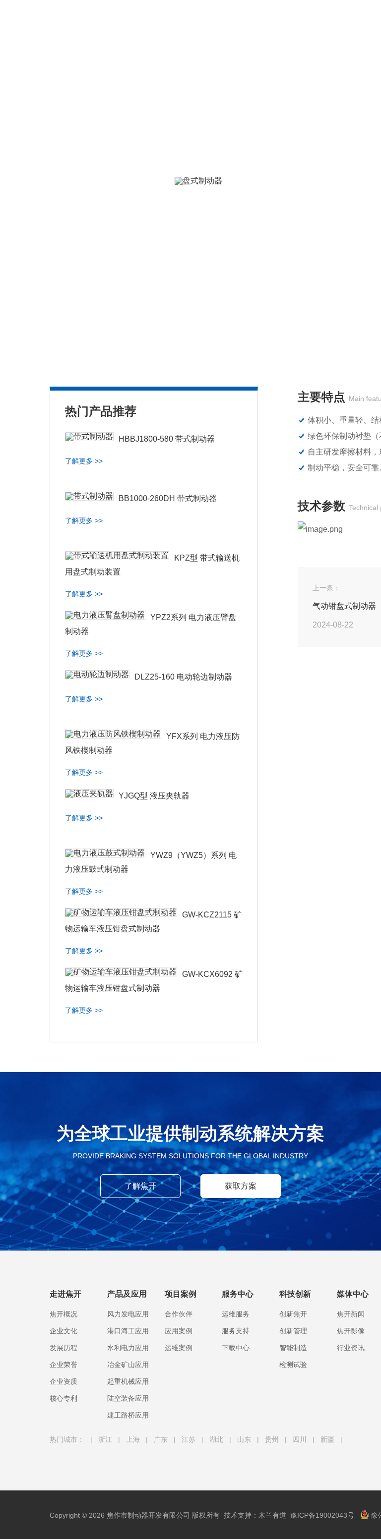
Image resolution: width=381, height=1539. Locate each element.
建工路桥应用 (128, 1415)
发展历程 (63, 1347)
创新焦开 (293, 1314)
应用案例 (178, 1330)
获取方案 (240, 1186)
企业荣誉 (63, 1364)
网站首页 (137, 19)
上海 (134, 1439)
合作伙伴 (178, 1314)
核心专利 (63, 1398)
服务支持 (236, 1330)
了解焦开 (140, 1186)
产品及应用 (224, 19)
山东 (245, 1439)
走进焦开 (178, 19)
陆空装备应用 (128, 1398)
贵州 (273, 1439)
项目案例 (270, 19)
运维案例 (178, 1347)
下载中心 (236, 1347)
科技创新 (353, 19)
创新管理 (293, 1330)
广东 (162, 1439)
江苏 (189, 1439)
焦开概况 (63, 1314)
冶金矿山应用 (128, 1364)
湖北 (217, 1439)
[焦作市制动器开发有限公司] (74, 24)
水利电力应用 (128, 1347)
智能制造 (293, 1347)
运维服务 (236, 1314)
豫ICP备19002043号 (322, 1515)
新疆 (328, 1439)
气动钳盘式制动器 (344, 606)
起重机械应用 (128, 1381)
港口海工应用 (128, 1330)
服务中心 (311, 19)
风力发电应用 (128, 1314)
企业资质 (63, 1381)
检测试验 (293, 1364)
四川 (301, 1439)
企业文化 (63, 1330)
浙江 (106, 1439)
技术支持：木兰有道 (255, 1515)
